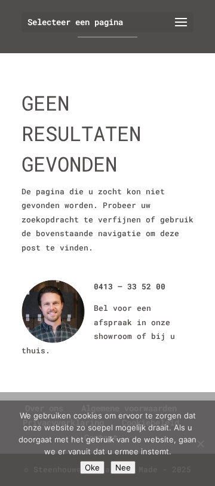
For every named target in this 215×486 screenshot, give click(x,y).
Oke (92, 467)
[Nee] (200, 444)
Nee (123, 467)
